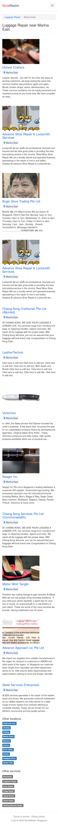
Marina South (8, 736)
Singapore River (9, 758)
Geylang (6, 728)
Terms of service (21, 816)
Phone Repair (8, 800)
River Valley (8, 750)
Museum (6, 741)
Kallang (6, 732)
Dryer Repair (8, 786)
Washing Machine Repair (12, 805)
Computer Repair (9, 781)
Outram (6, 745)
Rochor (6, 754)
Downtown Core (9, 723)
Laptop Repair (8, 796)
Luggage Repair (12, 17)
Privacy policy (38, 816)
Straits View (8, 763)
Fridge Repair (8, 791)
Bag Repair (7, 776)
